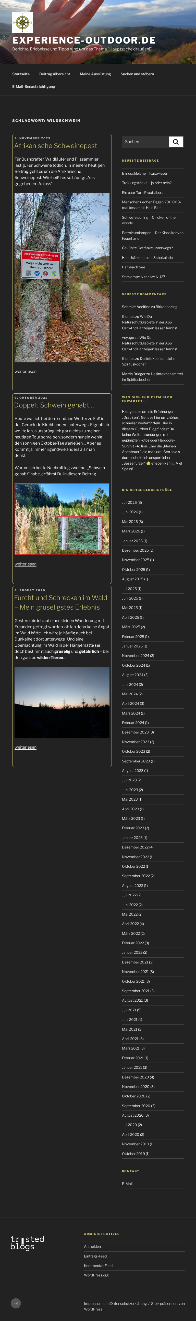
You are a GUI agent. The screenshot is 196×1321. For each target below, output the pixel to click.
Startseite (21, 74)
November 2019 (135, 1144)
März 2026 (131, 531)
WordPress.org (96, 1275)
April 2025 (130, 617)
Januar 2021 (132, 1067)
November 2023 (135, 742)
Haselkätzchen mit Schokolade (147, 257)
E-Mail (127, 1183)
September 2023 (136, 761)
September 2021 (136, 991)
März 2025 (131, 627)
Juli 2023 (129, 780)
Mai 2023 (130, 799)
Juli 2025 (129, 588)
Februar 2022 (133, 943)
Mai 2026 (130, 521)
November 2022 (135, 857)
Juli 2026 (129, 502)
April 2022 (130, 923)
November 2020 (136, 1086)
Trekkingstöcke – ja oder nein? (147, 183)
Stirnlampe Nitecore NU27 (143, 277)
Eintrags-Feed (95, 1256)
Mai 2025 (130, 607)
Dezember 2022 (135, 847)
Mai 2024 (130, 694)
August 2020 (133, 1115)
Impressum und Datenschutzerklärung (115, 1303)
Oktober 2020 (133, 1096)
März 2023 (131, 818)
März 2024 (131, 713)
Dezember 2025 (135, 550)
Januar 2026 (132, 541)
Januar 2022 (132, 952)
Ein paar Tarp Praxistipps (142, 192)
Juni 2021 (130, 1019)
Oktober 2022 (133, 866)
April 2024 (130, 703)
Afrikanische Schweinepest (55, 146)
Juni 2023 (130, 790)
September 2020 (136, 1106)
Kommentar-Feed (98, 1265)
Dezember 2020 (135, 1077)
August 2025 (132, 579)
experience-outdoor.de (84, 40)
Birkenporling (166, 307)
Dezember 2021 (135, 962)
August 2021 (132, 1000)
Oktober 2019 (133, 1153)
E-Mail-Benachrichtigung (33, 86)
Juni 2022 (130, 905)
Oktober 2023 (133, 751)
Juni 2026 (130, 512)
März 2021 (131, 1048)
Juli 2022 (129, 895)
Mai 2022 (130, 914)
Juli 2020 (129, 1125)
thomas (128, 316)
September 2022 (136, 876)
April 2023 (130, 809)
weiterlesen (25, 371)
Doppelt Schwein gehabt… (54, 405)
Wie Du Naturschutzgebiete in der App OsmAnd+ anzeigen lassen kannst (149, 322)
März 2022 (131, 933)
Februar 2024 (133, 722)
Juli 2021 (129, 1010)
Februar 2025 (133, 636)
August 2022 (132, 885)
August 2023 (132, 770)
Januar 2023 (132, 837)
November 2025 (135, 560)
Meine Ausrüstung (95, 74)
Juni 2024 (130, 684)
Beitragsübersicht (54, 74)
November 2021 (135, 971)
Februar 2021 (133, 1058)
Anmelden (92, 1246)
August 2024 (132, 675)
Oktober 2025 (133, 569)
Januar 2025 (132, 646)
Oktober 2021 (133, 981)
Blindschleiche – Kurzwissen (145, 173)
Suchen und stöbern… (139, 74)
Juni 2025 (130, 598)
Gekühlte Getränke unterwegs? (147, 248)
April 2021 (130, 1038)
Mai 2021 (129, 1029)
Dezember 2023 (135, 732)
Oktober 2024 (133, 665)
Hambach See (133, 267)
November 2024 (135, 655)
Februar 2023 (133, 828)
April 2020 (130, 1134)
